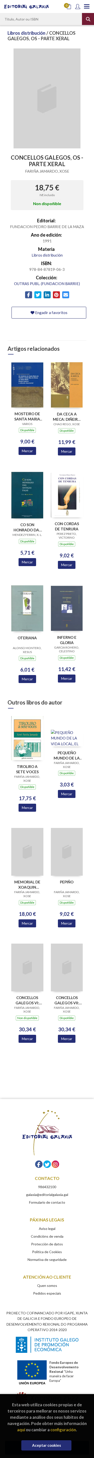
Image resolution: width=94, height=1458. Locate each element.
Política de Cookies (47, 1252)
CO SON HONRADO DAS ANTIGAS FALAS (27, 527)
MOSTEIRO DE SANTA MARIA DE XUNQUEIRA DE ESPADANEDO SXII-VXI (27, 416)
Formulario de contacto (47, 1202)
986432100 (47, 1187)
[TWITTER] (47, 1164)
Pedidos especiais (47, 1293)
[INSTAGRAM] (55, 1164)
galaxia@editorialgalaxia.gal (47, 1194)
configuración (63, 1429)
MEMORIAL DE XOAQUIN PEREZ (27, 884)
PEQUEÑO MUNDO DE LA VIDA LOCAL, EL (67, 755)
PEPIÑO (66, 882)
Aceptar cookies (46, 1445)
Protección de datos (47, 1244)
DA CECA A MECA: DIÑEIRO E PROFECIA (67, 416)
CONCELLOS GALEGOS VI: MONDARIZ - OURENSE (27, 1000)
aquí (21, 1429)
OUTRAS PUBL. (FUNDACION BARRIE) (47, 283)
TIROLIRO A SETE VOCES (27, 769)
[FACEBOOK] (39, 1164)
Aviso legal (47, 1228)
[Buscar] (88, 19)
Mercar (27, 451)
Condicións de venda (47, 1236)
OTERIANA (27, 638)
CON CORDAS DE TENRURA (67, 526)
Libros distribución (27, 33)
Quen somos (47, 1285)
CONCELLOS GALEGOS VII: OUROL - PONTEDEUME (66, 1000)
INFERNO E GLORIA (66, 640)
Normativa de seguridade (47, 1259)
